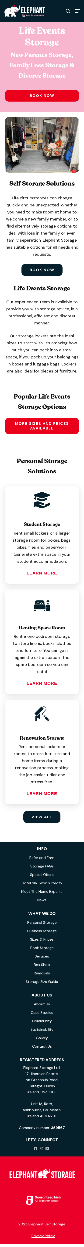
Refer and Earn (41, 857)
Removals (42, 973)
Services (42, 956)
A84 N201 (48, 1116)
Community (42, 1021)
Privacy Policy (43, 1235)
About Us (42, 1004)
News (41, 899)
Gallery (42, 1037)
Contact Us (42, 1046)
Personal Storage (42, 922)
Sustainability (42, 1029)
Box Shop (42, 964)
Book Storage (42, 947)
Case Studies (42, 1012)
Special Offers (42, 874)
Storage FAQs (42, 866)
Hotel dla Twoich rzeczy (42, 883)
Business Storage (42, 930)
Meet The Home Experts (42, 891)
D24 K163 (48, 1092)
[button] (77, 11)
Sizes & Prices (42, 939)
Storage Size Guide (42, 981)
